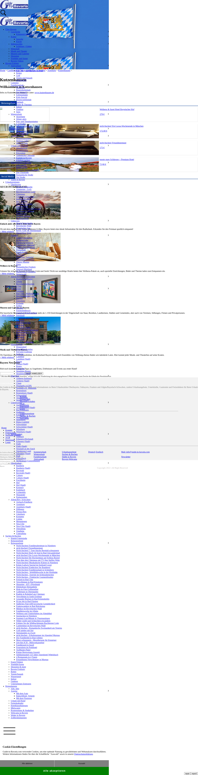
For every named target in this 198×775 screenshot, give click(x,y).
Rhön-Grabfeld (22, 422)
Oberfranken (16, 463)
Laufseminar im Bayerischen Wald (31, 625)
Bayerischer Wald (23, 226)
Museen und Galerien (20, 54)
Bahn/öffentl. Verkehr (25, 696)
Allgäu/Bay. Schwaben (20, 499)
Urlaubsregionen (12, 182)
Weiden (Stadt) (22, 400)
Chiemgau (20, 194)
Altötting (20, 291)
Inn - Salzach (21, 201)
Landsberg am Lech (24, 318)
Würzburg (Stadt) (23, 432)
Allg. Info (15, 688)
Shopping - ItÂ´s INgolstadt (28, 584)
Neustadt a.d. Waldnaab (26, 388)
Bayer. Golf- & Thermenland (28, 230)
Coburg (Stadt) (22, 478)
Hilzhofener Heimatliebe (26, 587)
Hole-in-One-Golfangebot (27, 589)
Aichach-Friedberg (24, 502)
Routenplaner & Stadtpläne (22, 710)
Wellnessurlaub (17, 136)
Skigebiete (20, 117)
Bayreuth (20, 470)
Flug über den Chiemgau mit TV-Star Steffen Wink (38, 560)
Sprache (19, 39)
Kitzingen (20, 415)
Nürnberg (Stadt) (23, 453)
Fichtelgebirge (22, 240)
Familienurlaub (17, 85)
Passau (19, 361)
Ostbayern (15, 221)
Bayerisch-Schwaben (25, 284)
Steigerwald (21, 274)
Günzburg (20, 514)
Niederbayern (16, 344)
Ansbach (20, 436)
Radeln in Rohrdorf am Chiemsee (30, 594)
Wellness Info (22, 143)
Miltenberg (20, 419)
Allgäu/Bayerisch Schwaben (23, 276)
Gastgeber (20, 87)
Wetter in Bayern (18, 715)
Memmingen (21, 521)
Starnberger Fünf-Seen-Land (28, 209)
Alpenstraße (21, 165)
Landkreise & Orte (13, 286)
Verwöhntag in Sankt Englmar (29, 596)
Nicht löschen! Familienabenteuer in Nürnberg (36, 545)
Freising (19, 308)
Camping (15, 83)
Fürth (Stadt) (21, 446)
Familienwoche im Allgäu (27, 611)
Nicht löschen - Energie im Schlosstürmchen (35, 575)
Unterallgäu (21, 533)
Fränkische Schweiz (24, 243)
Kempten (20, 516)
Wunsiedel (20, 495)
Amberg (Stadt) (22, 381)
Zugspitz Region (23, 216)
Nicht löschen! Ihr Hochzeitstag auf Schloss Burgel (38, 558)
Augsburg (20, 504)
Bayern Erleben (12, 63)
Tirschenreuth (22, 398)
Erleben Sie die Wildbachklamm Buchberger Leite (37, 623)
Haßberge (20, 255)
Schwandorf (21, 395)
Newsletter (125, 457)
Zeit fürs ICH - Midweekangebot (30, 642)
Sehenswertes (16, 44)
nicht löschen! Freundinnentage (29, 548)
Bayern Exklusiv (18, 669)
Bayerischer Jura (23, 228)
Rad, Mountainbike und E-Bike (29, 70)
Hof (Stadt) (21, 485)
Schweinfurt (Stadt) (24, 427)
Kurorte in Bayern (24, 158)
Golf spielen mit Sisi (24, 630)
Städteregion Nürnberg (26, 272)
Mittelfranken (16, 434)
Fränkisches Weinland (25, 247)
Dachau (19, 298)
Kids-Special (21, 97)
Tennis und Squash (24, 78)
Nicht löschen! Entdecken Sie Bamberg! (33, 567)
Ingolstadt (20, 315)
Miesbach (20, 320)
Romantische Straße (24, 175)
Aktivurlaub (16, 66)
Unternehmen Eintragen (21, 684)
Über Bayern (10, 29)
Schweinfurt (21, 424)
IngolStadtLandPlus (24, 199)
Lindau (19, 519)
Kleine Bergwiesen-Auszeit (28, 652)
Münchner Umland (24, 204)
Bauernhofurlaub (23, 90)
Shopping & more (18, 667)
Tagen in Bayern (18, 180)
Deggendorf (21, 347)
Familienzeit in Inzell (25, 645)
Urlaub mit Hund (18, 701)
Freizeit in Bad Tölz (24, 579)
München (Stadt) (23, 327)
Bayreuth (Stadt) (23, 473)
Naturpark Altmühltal (25, 260)
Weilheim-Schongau (24, 342)
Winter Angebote (23, 126)
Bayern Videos (17, 61)
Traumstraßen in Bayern (21, 163)
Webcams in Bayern (19, 713)
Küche (19, 41)
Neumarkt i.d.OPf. (24, 386)
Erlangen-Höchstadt (24, 439)
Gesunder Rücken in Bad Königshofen (32, 599)
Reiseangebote (22, 133)
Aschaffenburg (22, 405)
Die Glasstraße (22, 172)
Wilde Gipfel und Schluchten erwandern (33, 621)
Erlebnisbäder (22, 95)
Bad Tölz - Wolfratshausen (27, 293)
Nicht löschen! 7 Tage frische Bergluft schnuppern (37, 550)
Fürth (18, 444)
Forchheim (20, 480)
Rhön (18, 264)
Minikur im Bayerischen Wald (29, 609)
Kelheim (19, 354)
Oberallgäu (21, 529)
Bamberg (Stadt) (23, 468)
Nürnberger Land (23, 451)
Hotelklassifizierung (19, 705)
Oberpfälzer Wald (23, 233)
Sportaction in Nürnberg (26, 616)
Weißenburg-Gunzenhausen (28, 461)
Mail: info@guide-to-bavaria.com (135, 452)
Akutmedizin (21, 148)
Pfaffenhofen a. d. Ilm (25, 332)
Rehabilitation (22, 150)
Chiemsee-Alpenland (25, 197)
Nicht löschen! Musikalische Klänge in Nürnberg (37, 562)
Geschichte (15, 32)
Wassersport (21, 80)
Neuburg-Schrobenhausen (27, 330)
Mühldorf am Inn (23, 323)
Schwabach (21, 458)
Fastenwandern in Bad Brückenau (30, 606)
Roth (18, 456)
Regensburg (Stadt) (24, 393)
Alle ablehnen (27, 763)
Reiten (19, 73)
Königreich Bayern (24, 34)
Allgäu (19, 281)
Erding (19, 306)
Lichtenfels (21, 492)
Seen (18, 112)
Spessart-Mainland (24, 269)
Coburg (19, 475)
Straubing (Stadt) (23, 373)
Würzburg (20, 429)
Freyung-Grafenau (24, 352)
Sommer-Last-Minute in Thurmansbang (33, 618)
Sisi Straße (20, 177)
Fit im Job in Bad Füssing (27, 601)
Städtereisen (16, 129)
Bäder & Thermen (24, 104)
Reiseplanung (11, 686)
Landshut (20, 356)
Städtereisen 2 (22, 131)
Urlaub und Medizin (19, 146)
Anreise (14, 691)
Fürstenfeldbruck (23, 310)
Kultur (13, 37)
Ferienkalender (17, 703)
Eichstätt (19, 303)
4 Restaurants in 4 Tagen (26, 657)
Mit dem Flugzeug (24, 698)
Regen (19, 366)
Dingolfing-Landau (24, 349)
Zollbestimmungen (19, 718)
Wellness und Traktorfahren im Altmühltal (34, 613)
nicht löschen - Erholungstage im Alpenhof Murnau (38, 635)
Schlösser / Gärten (24, 46)
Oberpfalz (15, 376)
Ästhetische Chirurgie (25, 155)
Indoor (19, 107)
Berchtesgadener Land (25, 192)
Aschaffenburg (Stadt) (25, 407)
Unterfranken (16, 403)
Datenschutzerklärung (83, 754)
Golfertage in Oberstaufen (27, 592)
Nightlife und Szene (19, 58)
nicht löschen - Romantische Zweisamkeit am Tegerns (39, 628)
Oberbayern (16, 184)
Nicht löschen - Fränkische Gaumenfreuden (34, 577)
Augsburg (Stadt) (23, 507)
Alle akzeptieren (54, 770)
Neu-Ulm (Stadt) (23, 526)
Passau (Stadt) (22, 364)
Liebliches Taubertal (24, 257)
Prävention (20, 153)
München (20, 325)
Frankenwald (21, 252)
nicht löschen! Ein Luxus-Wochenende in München (38, 555)
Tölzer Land (21, 213)
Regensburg (21, 390)
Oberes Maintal (22, 262)
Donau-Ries (21, 512)
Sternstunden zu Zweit (25, 633)
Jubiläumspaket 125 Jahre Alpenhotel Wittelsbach (37, 655)
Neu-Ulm (20, 524)
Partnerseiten (21, 497)
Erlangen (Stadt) (23, 441)
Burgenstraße (21, 167)
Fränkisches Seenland (25, 245)
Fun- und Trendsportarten (27, 121)
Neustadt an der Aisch (25, 449)
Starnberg (20, 337)
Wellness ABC (22, 141)
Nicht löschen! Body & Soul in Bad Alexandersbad (38, 553)
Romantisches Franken (26, 267)
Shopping (15, 56)
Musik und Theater (19, 51)
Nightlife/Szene (17, 664)
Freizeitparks (21, 92)
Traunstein (20, 339)
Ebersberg (20, 301)
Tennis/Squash (17, 674)
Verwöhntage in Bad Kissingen (29, 582)
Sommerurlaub (17, 102)
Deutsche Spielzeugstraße (27, 170)
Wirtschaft (15, 49)
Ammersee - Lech (23, 189)
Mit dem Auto (22, 693)
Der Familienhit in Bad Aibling (29, 638)
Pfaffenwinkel (22, 206)
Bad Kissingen (22, 410)
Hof (18, 482)
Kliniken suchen (23, 160)
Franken (14, 235)
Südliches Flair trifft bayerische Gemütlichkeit (35, 604)
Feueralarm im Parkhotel (26, 647)
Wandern (20, 68)
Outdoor (19, 109)
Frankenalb (21, 250)
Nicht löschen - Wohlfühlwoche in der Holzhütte (37, 572)
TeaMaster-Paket (23, 650)
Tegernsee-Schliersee (25, 211)
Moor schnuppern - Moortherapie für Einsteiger (36, 640)
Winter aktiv (21, 119)
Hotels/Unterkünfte (24, 187)
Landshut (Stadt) (23, 359)
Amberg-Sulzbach (24, 378)
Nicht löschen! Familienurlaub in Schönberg (35, 570)
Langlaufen (21, 124)
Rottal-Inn (20, 369)
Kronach (20, 487)
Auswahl (81, 763)
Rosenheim (21, 335)
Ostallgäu (20, 531)
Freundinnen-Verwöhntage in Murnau (32, 659)
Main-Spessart (22, 417)
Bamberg (20, 466)
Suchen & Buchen (13, 536)
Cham (18, 383)
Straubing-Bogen (23, 371)
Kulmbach (20, 490)
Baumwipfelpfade (23, 100)
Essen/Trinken (17, 662)
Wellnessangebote (23, 138)
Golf (18, 75)
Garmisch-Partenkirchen (26, 313)
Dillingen (20, 509)
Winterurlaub (16, 114)
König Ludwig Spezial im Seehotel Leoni (34, 565)
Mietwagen (15, 708)
